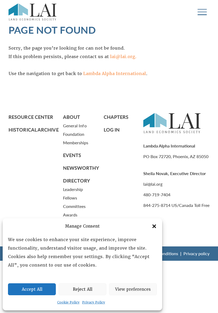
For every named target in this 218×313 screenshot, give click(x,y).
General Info (75, 126)
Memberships (76, 143)
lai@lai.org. (123, 56)
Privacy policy (196, 253)
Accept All (32, 289)
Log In (112, 129)
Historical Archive (34, 129)
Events (72, 155)
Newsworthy (81, 167)
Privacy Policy (93, 302)
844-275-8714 (156, 205)
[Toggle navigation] (202, 12)
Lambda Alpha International (114, 73)
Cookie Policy (68, 302)
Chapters (116, 117)
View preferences (133, 289)
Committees (74, 206)
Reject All (82, 289)
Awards (70, 215)
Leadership (73, 189)
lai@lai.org (152, 184)
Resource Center (31, 117)
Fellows (70, 198)
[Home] (32, 11)
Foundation (74, 134)
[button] (154, 226)
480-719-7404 (156, 195)
